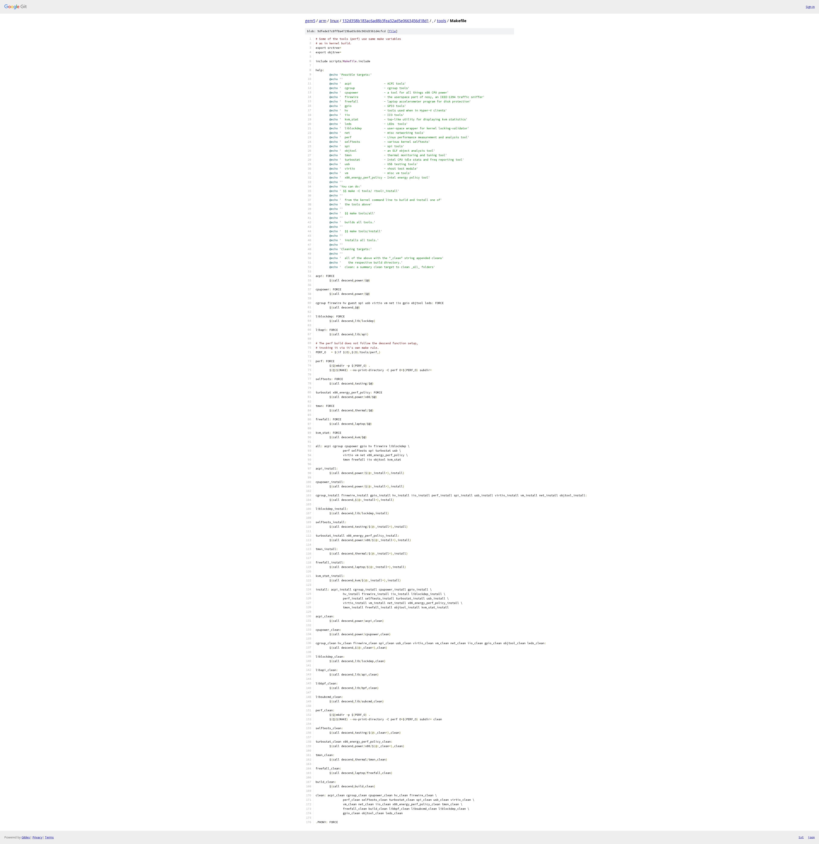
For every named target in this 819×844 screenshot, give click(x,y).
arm (322, 20)
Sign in (810, 7)
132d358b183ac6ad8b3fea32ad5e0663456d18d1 (385, 20)
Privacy (37, 837)
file (392, 31)
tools (441, 20)
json (811, 837)
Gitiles (26, 837)
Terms (49, 837)
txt (801, 837)
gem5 (310, 20)
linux (334, 20)
